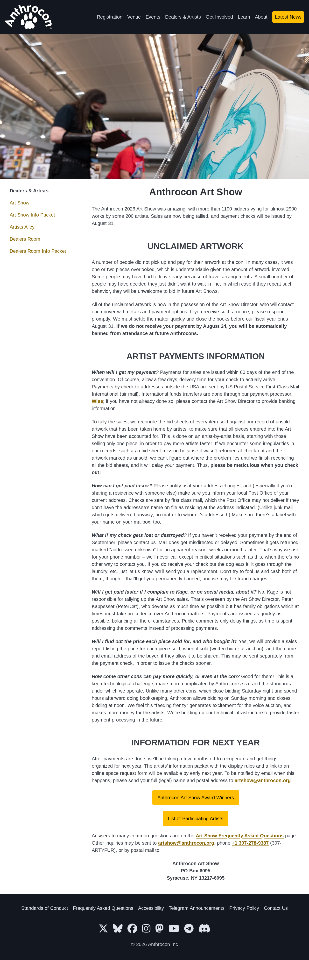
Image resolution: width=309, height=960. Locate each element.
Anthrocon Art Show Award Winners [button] (195, 797)
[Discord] (204, 928)
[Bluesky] (118, 928)
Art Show (19, 202)
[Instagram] (146, 928)
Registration (109, 17)
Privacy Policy (244, 908)
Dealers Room (25, 239)
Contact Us (276, 908)
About (261, 17)
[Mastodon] (159, 928)
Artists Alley (22, 227)
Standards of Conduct (44, 908)
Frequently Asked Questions (103, 908)
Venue (134, 17)
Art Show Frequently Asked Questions (240, 835)
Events (153, 17)
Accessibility (151, 908)
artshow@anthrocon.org (263, 780)
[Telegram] (189, 928)
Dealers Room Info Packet (38, 251)
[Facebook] (132, 928)
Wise (97, 401)
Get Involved (219, 17)
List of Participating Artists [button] (195, 818)
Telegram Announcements (197, 908)
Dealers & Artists (183, 17)
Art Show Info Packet (32, 214)
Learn (244, 17)
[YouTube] (174, 928)
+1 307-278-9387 (250, 843)
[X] (103, 928)
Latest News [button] (288, 17)
